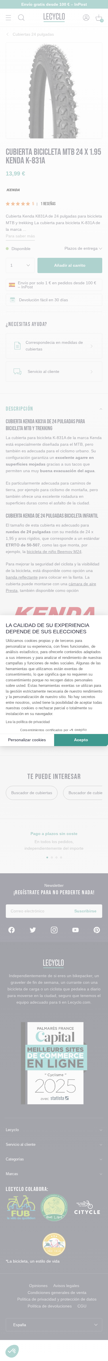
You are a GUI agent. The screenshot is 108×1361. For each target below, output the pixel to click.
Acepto (81, 739)
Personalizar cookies (27, 739)
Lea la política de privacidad (28, 722)
